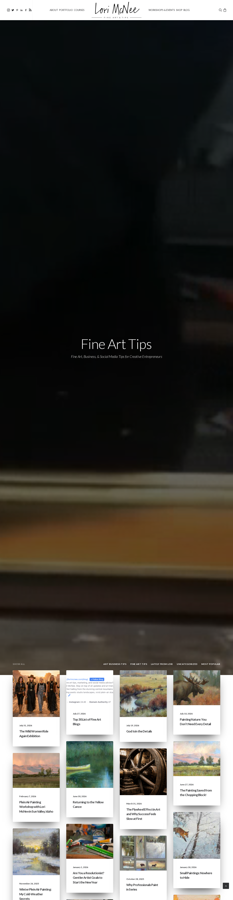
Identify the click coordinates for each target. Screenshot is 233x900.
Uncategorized (42, 679)
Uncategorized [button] (187, 664)
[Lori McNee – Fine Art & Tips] (116, 10)
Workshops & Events (162, 10)
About (54, 10)
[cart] (225, 10)
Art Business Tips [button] (114, 664)
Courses (79, 10)
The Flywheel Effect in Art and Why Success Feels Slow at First (143, 814)
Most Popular (150, 856)
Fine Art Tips (98, 685)
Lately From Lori (42, 685)
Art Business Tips (149, 768)
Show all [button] (19, 664)
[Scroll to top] (226, 885)
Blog (186, 10)
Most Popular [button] (210, 664)
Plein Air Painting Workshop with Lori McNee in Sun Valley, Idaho (36, 806)
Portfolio (66, 10)
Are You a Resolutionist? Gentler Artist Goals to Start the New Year (88, 877)
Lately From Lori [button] (162, 664)
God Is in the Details (139, 731)
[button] (8, 10)
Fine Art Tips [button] (138, 664)
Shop (179, 10)
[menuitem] (8, 10)
